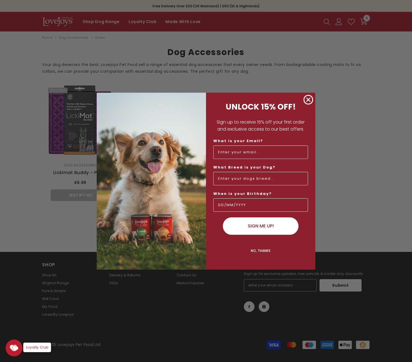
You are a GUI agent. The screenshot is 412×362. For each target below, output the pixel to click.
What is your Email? (238, 141)
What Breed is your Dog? (244, 167)
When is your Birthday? (242, 193)
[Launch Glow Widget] (14, 348)
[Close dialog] (308, 99)
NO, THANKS (260, 250)
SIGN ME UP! (261, 226)
